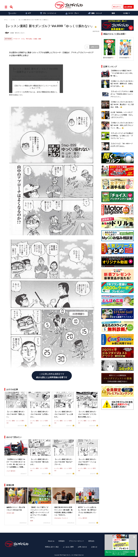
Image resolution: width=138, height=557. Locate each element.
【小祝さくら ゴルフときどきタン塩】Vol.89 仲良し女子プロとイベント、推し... (122, 125)
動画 (113, 13)
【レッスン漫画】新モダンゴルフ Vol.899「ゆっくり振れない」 (49, 26)
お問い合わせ (82, 547)
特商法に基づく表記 (52, 547)
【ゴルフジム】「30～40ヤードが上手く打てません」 (122, 145)
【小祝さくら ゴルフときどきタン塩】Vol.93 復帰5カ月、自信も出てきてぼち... (122, 83)
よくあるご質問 (68, 547)
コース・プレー (73, 13)
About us (51, 541)
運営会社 (91, 541)
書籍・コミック (96, 13)
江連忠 (35, 39)
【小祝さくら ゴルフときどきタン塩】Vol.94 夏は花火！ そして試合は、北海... (122, 104)
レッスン (13, 13)
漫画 (39, 39)
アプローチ (16, 39)
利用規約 (62, 541)
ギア (29, 13)
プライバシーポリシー (76, 541)
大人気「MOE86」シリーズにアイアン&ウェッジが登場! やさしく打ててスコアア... (122, 114)
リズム (23, 39)
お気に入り (94, 47)
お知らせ (94, 547)
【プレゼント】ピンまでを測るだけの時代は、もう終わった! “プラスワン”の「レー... (122, 135)
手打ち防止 (29, 39)
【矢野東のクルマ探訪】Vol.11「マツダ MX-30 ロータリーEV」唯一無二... (122, 73)
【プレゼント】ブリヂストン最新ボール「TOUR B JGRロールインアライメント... (122, 93)
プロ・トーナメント (49, 13)
